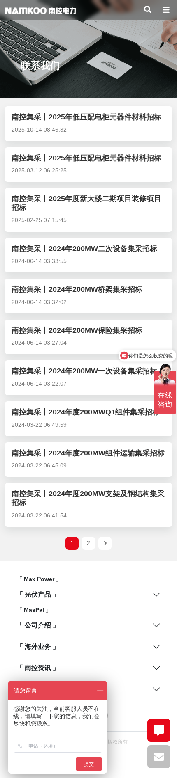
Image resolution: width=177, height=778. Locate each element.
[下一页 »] (105, 543)
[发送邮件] (158, 756)
